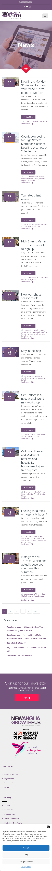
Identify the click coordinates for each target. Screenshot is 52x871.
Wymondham (26, 542)
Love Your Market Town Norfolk (37, 121)
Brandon (27, 492)
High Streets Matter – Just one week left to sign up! (34, 245)
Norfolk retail (33, 179)
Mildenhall (25, 494)
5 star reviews (29, 224)
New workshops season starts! (19, 655)
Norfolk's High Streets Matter (33, 179)
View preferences (26, 862)
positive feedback (34, 226)
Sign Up (27, 698)
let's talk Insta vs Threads (30, 596)
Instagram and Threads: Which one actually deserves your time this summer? (33, 564)
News (6, 787)
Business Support (11, 774)
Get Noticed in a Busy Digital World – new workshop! (34, 398)
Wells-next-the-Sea (39, 540)
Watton (29, 540)
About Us (7, 806)
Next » (36, 611)
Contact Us (8, 810)
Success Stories (10, 783)
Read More (29, 117)
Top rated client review (16, 643)
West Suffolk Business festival (33, 435)
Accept (26, 848)
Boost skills (28, 330)
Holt (28, 538)
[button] (48, 827)
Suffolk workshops (27, 336)
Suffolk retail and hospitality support (34, 279)
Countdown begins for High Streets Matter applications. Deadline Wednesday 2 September (34, 144)
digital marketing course (33, 434)
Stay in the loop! (31, 351)
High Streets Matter (31, 177)
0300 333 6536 (26, 2)
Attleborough (28, 536)
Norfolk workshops (39, 334)
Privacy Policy (26, 867)
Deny (26, 855)
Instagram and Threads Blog (34, 594)
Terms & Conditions (11, 819)
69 (29, 611)
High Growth (9, 779)
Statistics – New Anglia (13, 823)
